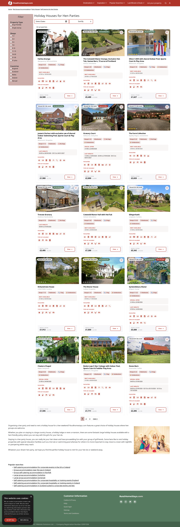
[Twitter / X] (130, 502)
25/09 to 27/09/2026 (104, 156)
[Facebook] (121, 502)
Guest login (68, 507)
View (68, 96)
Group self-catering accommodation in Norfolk (32, 472)
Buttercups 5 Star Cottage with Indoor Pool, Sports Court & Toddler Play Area (101, 367)
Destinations (87, 3)
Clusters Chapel (44, 366)
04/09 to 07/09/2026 (45, 227)
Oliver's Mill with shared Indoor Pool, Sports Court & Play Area (147, 60)
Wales (14, 75)
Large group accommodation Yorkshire (29, 475)
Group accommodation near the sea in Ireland (32, 470)
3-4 (13, 39)
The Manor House (90, 287)
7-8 (13, 45)
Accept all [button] (10, 520)
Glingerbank (134, 214)
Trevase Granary (45, 214)
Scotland (15, 72)
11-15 (14, 51)
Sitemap (66, 510)
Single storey (16, 28)
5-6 (13, 42)
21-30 (14, 57)
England (15, 68)
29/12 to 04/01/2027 (58, 153)
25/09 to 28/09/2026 (45, 153)
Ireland (14, 78)
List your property (154, 3)
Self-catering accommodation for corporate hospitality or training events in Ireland (47, 483)
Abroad (14, 81)
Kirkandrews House (46, 287)
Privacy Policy (8, 516)
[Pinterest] (135, 502)
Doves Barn (134, 366)
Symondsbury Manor (138, 287)
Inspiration (101, 3)
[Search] (166, 3)
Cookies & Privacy (70, 500)
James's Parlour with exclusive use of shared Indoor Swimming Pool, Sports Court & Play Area (56, 135)
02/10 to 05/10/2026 (149, 388)
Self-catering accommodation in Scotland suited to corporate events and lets (44, 485)
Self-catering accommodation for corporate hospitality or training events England (46, 480)
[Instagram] (126, 502)
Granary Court (89, 133)
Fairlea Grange (44, 59)
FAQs (65, 503)
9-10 (13, 48)
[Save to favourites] (76, 32)
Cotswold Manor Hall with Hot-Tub (97, 214)
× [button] (31, 496)
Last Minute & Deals (135, 3)
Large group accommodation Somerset (29, 478)
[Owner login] (170, 3)
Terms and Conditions (71, 513)
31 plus (14, 60)
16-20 (14, 54)
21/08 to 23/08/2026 (91, 149)
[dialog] (17, 509)
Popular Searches (116, 3)
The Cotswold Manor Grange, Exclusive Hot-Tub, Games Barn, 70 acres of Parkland (101, 60)
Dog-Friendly (16, 25)
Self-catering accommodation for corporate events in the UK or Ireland (42, 467)
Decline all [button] (24, 520)
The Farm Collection (137, 133)
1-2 (13, 36)
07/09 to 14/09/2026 (136, 309)
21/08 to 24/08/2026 (45, 381)
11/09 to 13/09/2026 (91, 156)
